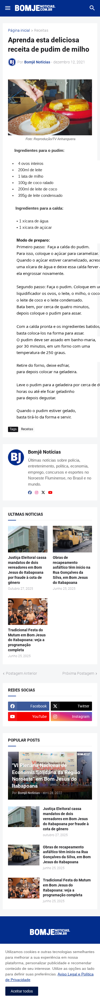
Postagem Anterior (21, 673)
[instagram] (36, 492)
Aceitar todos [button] (22, 991)
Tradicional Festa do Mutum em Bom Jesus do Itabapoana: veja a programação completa (27, 640)
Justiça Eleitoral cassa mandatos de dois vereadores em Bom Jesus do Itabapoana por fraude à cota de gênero (27, 570)
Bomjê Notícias (44, 452)
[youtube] (50, 492)
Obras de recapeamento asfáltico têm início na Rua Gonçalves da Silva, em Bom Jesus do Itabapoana (71, 570)
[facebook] (30, 492)
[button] (7, 8)
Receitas (41, 30)
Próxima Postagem (78, 673)
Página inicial (19, 30)
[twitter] (43, 492)
